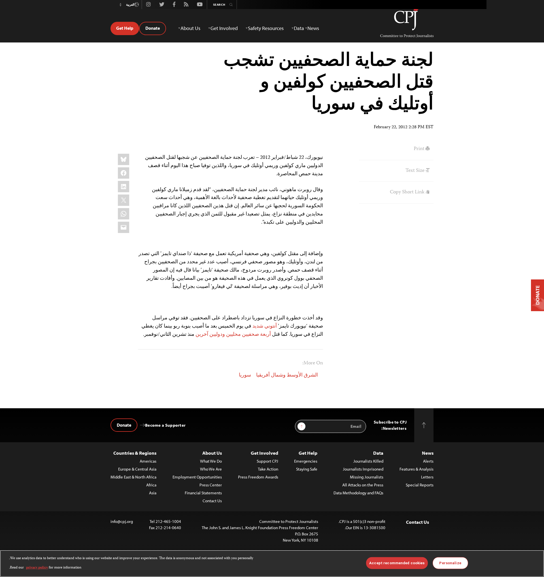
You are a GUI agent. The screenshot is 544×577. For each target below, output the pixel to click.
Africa (151, 485)
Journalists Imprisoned (363, 469)
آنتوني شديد (264, 326)
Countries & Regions (134, 453)
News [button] (313, 28)
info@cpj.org (121, 521)
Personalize (450, 563)
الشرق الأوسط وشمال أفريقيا (287, 375)
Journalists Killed (368, 461)
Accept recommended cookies (396, 563)
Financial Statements (203, 492)
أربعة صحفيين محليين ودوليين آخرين (233, 334)
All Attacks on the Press (362, 485)
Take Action (268, 469)
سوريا (245, 375)
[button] (120, 4)
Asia (152, 492)
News (428, 453)
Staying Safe (306, 469)
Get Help (124, 28)
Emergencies (305, 461)
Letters (427, 477)
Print (420, 149)
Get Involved (264, 453)
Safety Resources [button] (266, 28)
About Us (212, 453)
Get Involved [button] (224, 28)
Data (378, 453)
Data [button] (299, 28)
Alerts (428, 461)
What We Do (211, 461)
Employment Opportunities (197, 477)
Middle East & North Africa (133, 477)
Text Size (415, 170)
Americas (148, 461)
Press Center (210, 485)
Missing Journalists (366, 477)
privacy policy (37, 567)
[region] (272, 563)
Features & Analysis (417, 469)
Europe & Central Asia (137, 469)
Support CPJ (267, 461)
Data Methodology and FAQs (358, 492)
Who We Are (211, 469)
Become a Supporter (165, 425)
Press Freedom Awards (258, 477)
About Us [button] (190, 28)
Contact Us (212, 500)
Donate (152, 28)
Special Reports (420, 485)
